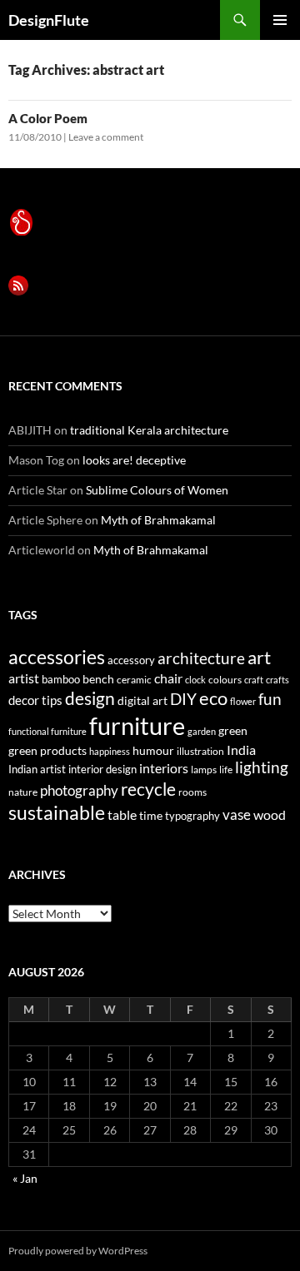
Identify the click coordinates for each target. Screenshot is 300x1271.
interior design (102, 769)
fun (270, 699)
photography (79, 790)
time (150, 815)
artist (23, 678)
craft (253, 679)
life (225, 769)
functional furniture (47, 731)
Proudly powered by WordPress (78, 1250)
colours (225, 679)
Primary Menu (280, 20)
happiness (109, 751)
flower (243, 701)
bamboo (61, 679)
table (122, 814)
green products (47, 750)
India (241, 749)
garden (202, 731)
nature (23, 792)
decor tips (35, 700)
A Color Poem (48, 118)
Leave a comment (105, 137)
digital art (143, 700)
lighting (261, 767)
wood (269, 814)
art (259, 657)
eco (213, 698)
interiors (163, 768)
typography (192, 815)
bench (98, 679)
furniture (137, 725)
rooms (192, 792)
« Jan (25, 1178)
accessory (131, 660)
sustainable (56, 812)
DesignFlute (48, 20)
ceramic (134, 679)
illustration (200, 751)
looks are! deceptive (134, 460)
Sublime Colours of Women (157, 490)
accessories (56, 656)
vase (236, 814)
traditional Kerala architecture (149, 430)
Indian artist (37, 769)
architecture (201, 658)
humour (153, 750)
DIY (183, 698)
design (90, 698)
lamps (204, 769)
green (233, 730)
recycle (148, 788)
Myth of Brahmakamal (158, 520)
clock (195, 679)
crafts (277, 679)
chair (168, 678)
